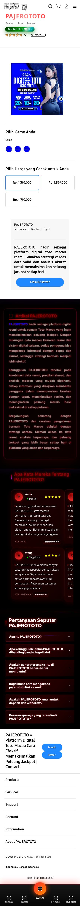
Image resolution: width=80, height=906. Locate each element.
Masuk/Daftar (40, 282)
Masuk (52, 747)
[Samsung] (11, 6)
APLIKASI (55, 902)
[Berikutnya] (75, 89)
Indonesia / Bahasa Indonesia (22, 867)
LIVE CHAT (71, 902)
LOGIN (24, 902)
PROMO (9, 902)
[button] (58, 6)
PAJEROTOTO (25, 16)
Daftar (52, 754)
